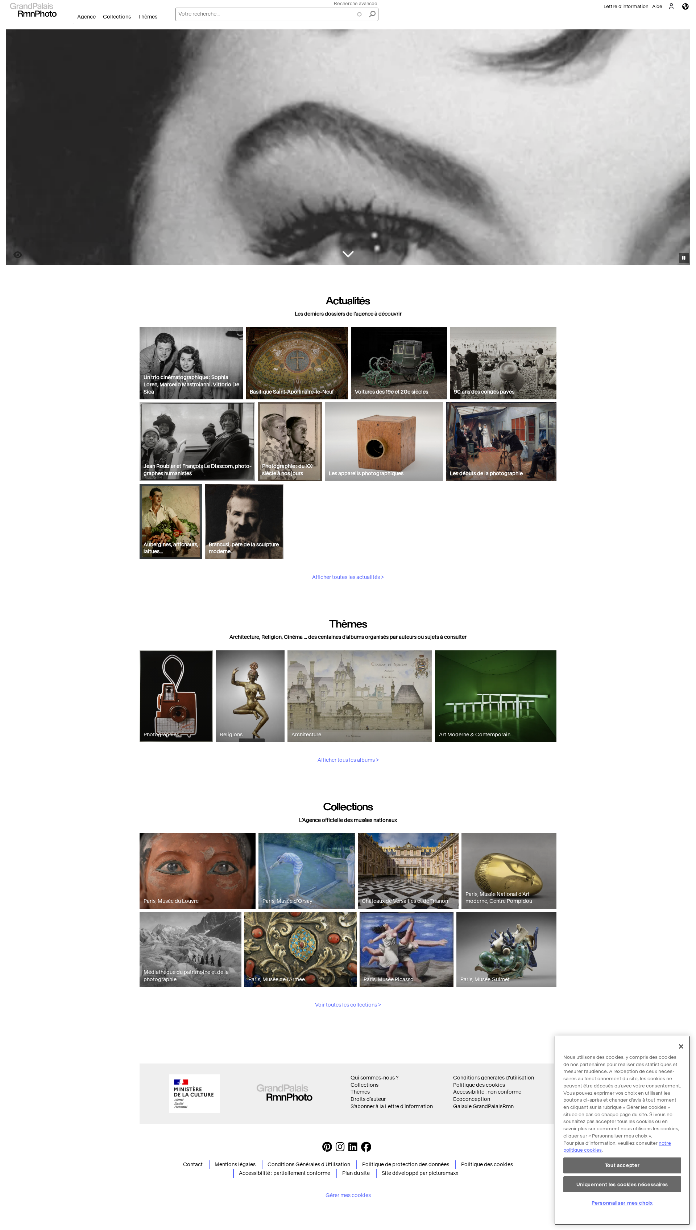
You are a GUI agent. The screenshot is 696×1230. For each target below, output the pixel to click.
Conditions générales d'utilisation (493, 1078)
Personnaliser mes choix (622, 1203)
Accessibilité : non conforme (487, 1092)
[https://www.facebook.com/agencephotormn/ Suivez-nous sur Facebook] (366, 1149)
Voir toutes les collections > (348, 1005)
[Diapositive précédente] (15, 148)
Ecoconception (471, 1099)
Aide (657, 6)
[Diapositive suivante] (680, 148)
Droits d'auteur (368, 1099)
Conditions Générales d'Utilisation (309, 1164)
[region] (622, 1130)
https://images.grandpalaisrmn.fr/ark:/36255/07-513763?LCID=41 (13, 255)
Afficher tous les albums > (348, 760)
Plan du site (356, 1173)
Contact (193, 1164)
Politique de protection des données (405, 1164)
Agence (86, 17)
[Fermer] (681, 1046)
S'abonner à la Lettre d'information (392, 1106)
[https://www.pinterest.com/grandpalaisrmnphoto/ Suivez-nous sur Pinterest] (327, 1149)
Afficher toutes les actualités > (348, 577)
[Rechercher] (372, 14)
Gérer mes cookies (348, 1195)
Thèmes (147, 17)
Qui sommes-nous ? (374, 1078)
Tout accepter (622, 1165)
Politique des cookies (479, 1085)
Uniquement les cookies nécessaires (622, 1184)
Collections (117, 17)
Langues (685, 6)
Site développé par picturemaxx (420, 1173)
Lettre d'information (626, 6)
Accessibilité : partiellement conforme (284, 1173)
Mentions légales (235, 1164)
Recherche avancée (355, 3)
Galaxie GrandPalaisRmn (483, 1106)
